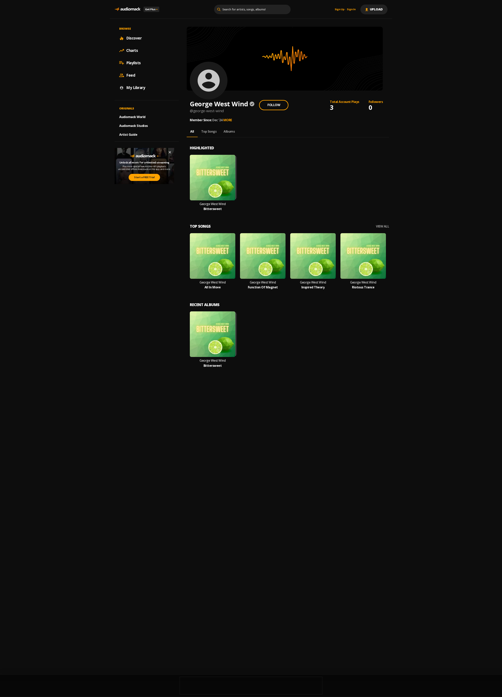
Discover (134, 38)
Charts (132, 50)
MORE (227, 120)
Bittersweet (213, 209)
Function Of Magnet (263, 287)
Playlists (133, 62)
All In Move (213, 287)
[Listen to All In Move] (212, 256)
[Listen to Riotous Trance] (363, 256)
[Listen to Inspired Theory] (313, 256)
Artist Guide (128, 134)
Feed (130, 75)
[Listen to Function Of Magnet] (263, 256)
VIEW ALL (382, 226)
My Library (135, 87)
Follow (273, 105)
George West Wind (213, 204)
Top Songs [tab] (209, 131)
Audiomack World (132, 117)
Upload (376, 9)
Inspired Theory (313, 287)
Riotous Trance (363, 287)
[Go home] (127, 9)
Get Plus (151, 9)
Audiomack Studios (133, 126)
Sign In (351, 9)
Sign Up (340, 9)
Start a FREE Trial (144, 177)
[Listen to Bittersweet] (212, 177)
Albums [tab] (229, 131)
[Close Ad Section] (170, 152)
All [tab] (192, 131)
